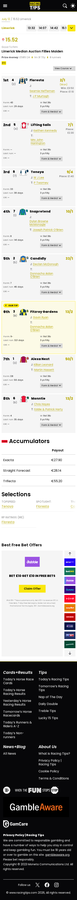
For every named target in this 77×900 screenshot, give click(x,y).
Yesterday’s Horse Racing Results (17, 702)
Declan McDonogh (45, 264)
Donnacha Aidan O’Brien (41, 275)
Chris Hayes (42, 404)
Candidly (38, 258)
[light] (72, 5)
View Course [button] (62, 68)
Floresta (37, 80)
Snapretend (40, 211)
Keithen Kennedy (45, 130)
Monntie (38, 398)
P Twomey (41, 182)
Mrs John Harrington (38, 141)
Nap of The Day (50, 697)
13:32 (31, 28)
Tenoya (37, 172)
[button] (69, 553)
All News (9, 753)
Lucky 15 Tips (48, 718)
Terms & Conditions (53, 778)
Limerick (8, 28)
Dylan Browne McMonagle (39, 223)
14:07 (42, 28)
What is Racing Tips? (54, 753)
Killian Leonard (43, 364)
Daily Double (48, 704)
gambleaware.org (57, 855)
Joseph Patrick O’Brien (48, 230)
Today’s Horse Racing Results (14, 692)
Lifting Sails (41, 125)
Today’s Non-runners (13, 735)
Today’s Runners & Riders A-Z (17, 724)
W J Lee (39, 177)
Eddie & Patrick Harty (48, 409)
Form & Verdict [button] (50, 111)
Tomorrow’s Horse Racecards (17, 713)
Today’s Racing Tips (53, 679)
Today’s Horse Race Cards (18, 681)
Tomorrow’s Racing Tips (53, 688)
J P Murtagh (41, 96)
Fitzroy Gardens (44, 311)
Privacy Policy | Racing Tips (50, 762)
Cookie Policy (48, 771)
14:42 (54, 28)
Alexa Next (40, 359)
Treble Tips (47, 711)
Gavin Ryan (40, 317)
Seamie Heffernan (42, 91)
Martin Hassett (44, 370)
